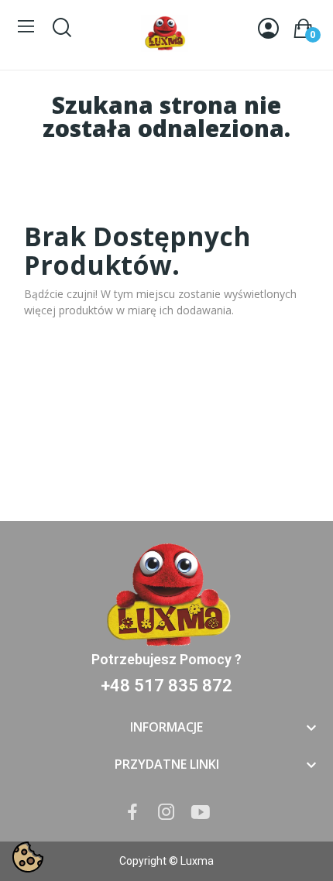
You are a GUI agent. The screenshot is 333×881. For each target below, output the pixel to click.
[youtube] (200, 812)
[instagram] (166, 812)
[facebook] (132, 812)
